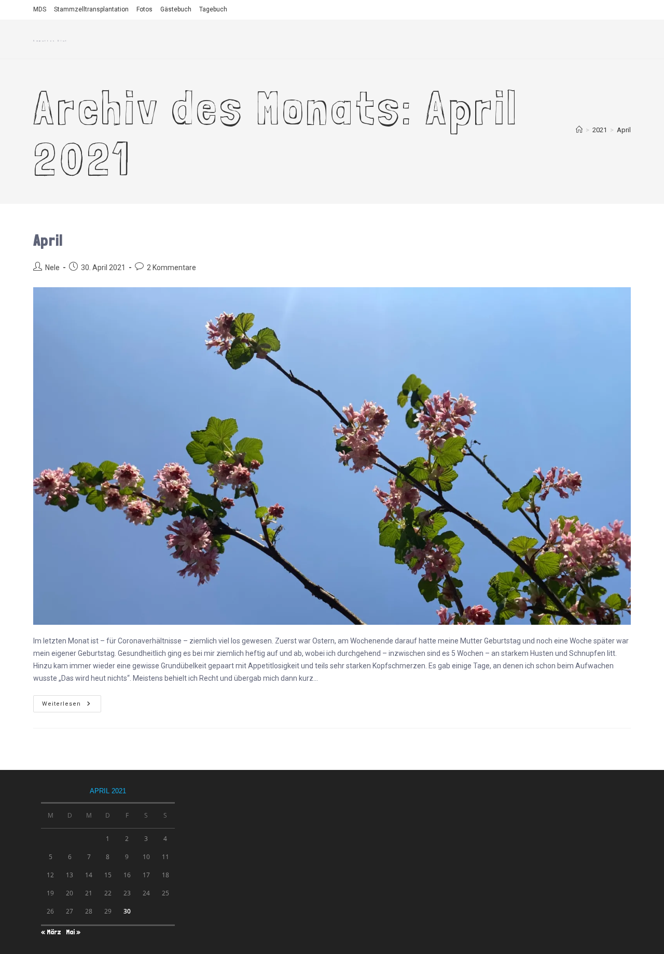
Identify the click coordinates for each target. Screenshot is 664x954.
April (624, 130)
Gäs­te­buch (175, 9)
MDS (39, 9)
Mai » (73, 932)
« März (51, 932)
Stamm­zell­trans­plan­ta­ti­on (91, 9)
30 (127, 911)
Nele (52, 267)
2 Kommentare (171, 267)
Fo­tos (144, 9)
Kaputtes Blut (50, 41)
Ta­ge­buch (213, 9)
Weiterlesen (70, 704)
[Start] (579, 130)
